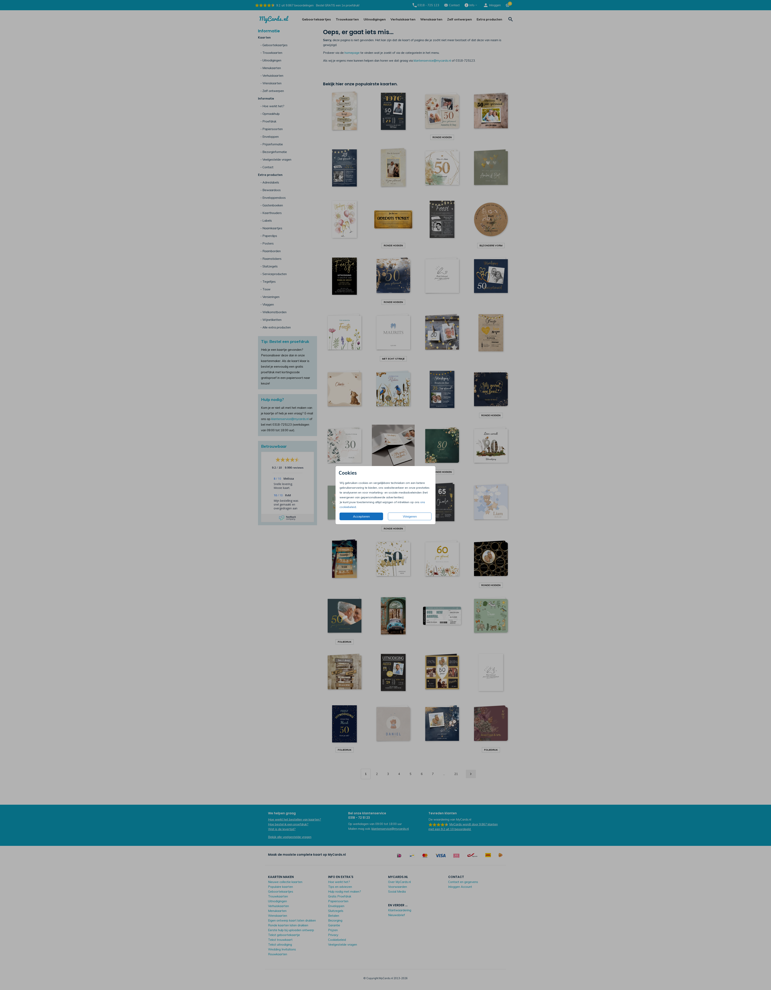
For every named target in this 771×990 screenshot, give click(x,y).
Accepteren (361, 516)
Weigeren (410, 516)
